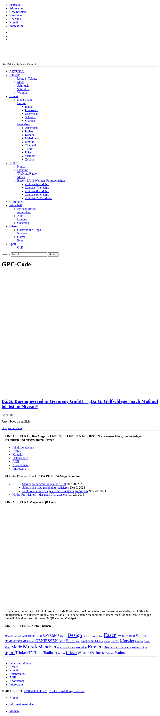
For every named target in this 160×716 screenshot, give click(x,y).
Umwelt (22, 219)
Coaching (23, 222)
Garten (21, 237)
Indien (29, 131)
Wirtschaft (15, 205)
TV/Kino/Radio (27, 173)
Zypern (29, 159)
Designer (87, 636)
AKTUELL (16, 71)
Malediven (31, 138)
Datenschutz (20, 458)
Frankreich (31, 110)
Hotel (70, 640)
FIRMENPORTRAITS (16, 641)
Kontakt (14, 22)
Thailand (30, 145)
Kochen (22, 233)
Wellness (97, 653)
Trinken (21, 653)
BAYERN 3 (51, 636)
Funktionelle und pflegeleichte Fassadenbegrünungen (55, 491)
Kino (78, 641)
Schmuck (23, 85)
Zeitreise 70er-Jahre (37, 187)
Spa (144, 647)
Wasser (83, 653)
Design (75, 635)
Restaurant (112, 647)
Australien (31, 127)
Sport (12, 244)
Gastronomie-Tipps (29, 229)
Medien (14, 711)
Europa (21, 103)
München (47, 646)
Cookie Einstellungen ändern (66, 691)
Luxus (147, 641)
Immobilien (24, 212)
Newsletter (16, 15)
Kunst (21, 166)
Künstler (127, 640)
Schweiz (30, 117)
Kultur (13, 163)
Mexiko (30, 142)
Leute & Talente (27, 78)
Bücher (63, 636)
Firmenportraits (26, 208)
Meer (7, 647)
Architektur (28, 635)
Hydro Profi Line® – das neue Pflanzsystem (39, 494)
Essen (110, 635)
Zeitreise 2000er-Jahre (38, 198)
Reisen (13, 96)
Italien (29, 106)
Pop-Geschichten (66, 647)
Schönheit (23, 89)
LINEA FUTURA (35, 691)
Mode (20, 82)
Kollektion (97, 641)
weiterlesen (15, 428)
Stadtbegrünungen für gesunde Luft (44, 484)
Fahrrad (130, 636)
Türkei (29, 149)
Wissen (13, 226)
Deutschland (25, 99)
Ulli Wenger (59, 653)
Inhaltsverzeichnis (23, 447)
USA (28, 152)
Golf (20, 247)
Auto (20, 215)
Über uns (15, 19)
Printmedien (16, 8)
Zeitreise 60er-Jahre (37, 184)
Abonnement (20, 465)
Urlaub (71, 652)
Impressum (16, 26)
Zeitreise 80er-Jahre (37, 191)
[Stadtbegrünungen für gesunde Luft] (17, 491)
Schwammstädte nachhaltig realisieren (45, 487)
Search (6, 254)
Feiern (141, 635)
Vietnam (30, 156)
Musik (21, 177)
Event (20, 240)
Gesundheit (16, 201)
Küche (115, 641)
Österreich (31, 113)
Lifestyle (14, 75)
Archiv (16, 451)
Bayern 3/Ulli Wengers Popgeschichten (41, 180)
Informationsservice (21, 704)
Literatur (22, 170)
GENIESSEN (46, 640)
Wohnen (22, 92)
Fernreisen (23, 124)
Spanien (30, 120)
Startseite (14, 4)
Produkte (81, 647)
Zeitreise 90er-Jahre (37, 194)
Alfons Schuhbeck (13, 636)
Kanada (30, 134)
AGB (15, 461)
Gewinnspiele (17, 11)
